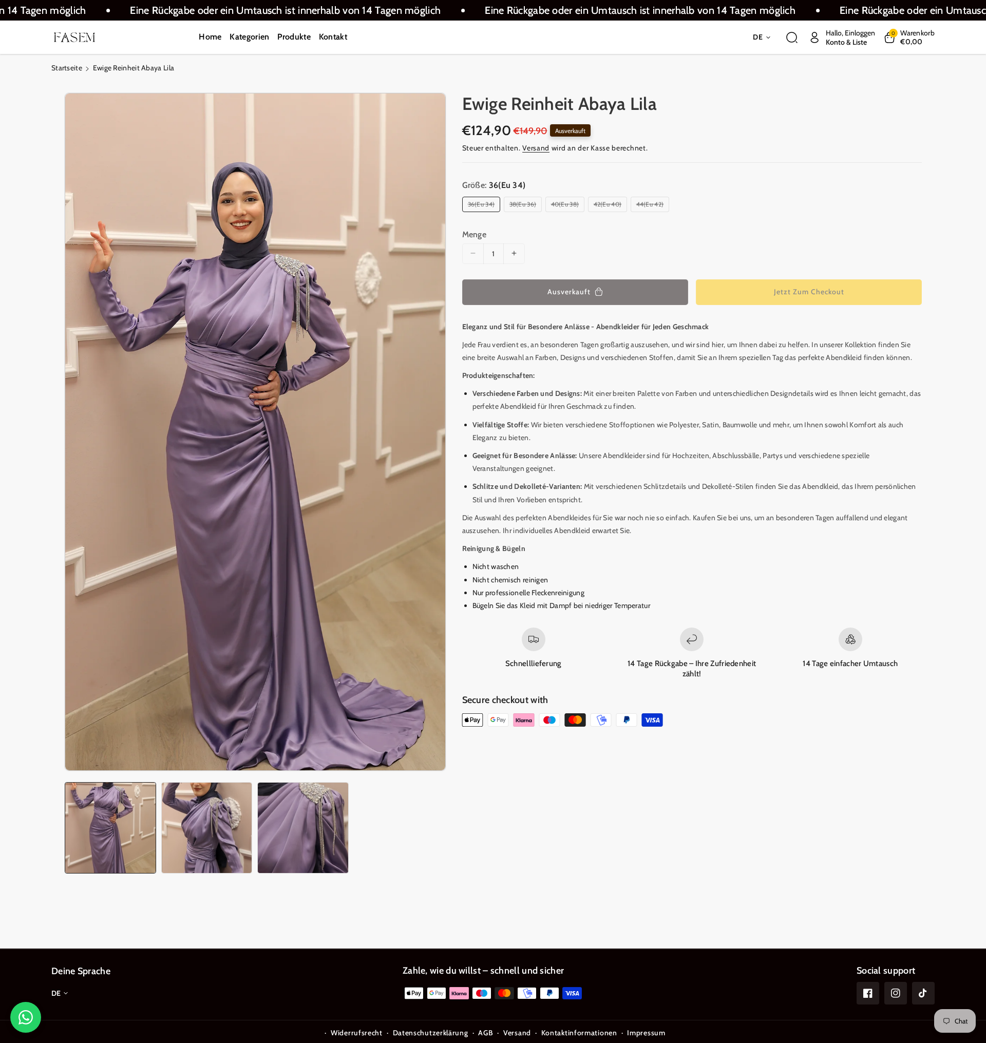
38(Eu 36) (524, 206)
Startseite (66, 67)
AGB (485, 1032)
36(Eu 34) (483, 206)
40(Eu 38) (566, 206)
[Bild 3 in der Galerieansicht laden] (303, 828)
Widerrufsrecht (357, 1032)
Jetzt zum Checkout (809, 291)
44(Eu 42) (651, 206)
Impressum (646, 1032)
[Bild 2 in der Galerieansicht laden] (207, 828)
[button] (792, 37)
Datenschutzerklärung (430, 1032)
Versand (535, 148)
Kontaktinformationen (579, 1032)
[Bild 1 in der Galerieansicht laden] (110, 828)
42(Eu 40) (609, 206)
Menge (474, 234)
